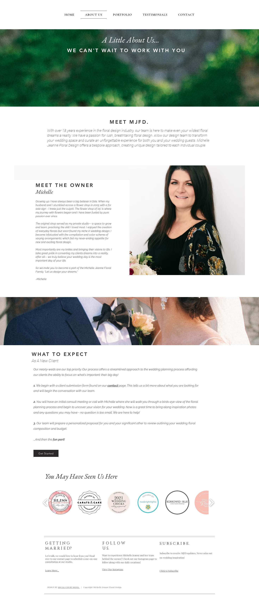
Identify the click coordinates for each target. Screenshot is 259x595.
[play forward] (212, 502)
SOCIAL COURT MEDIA (69, 587)
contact (112, 385)
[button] (60, 502)
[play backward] (45, 502)
